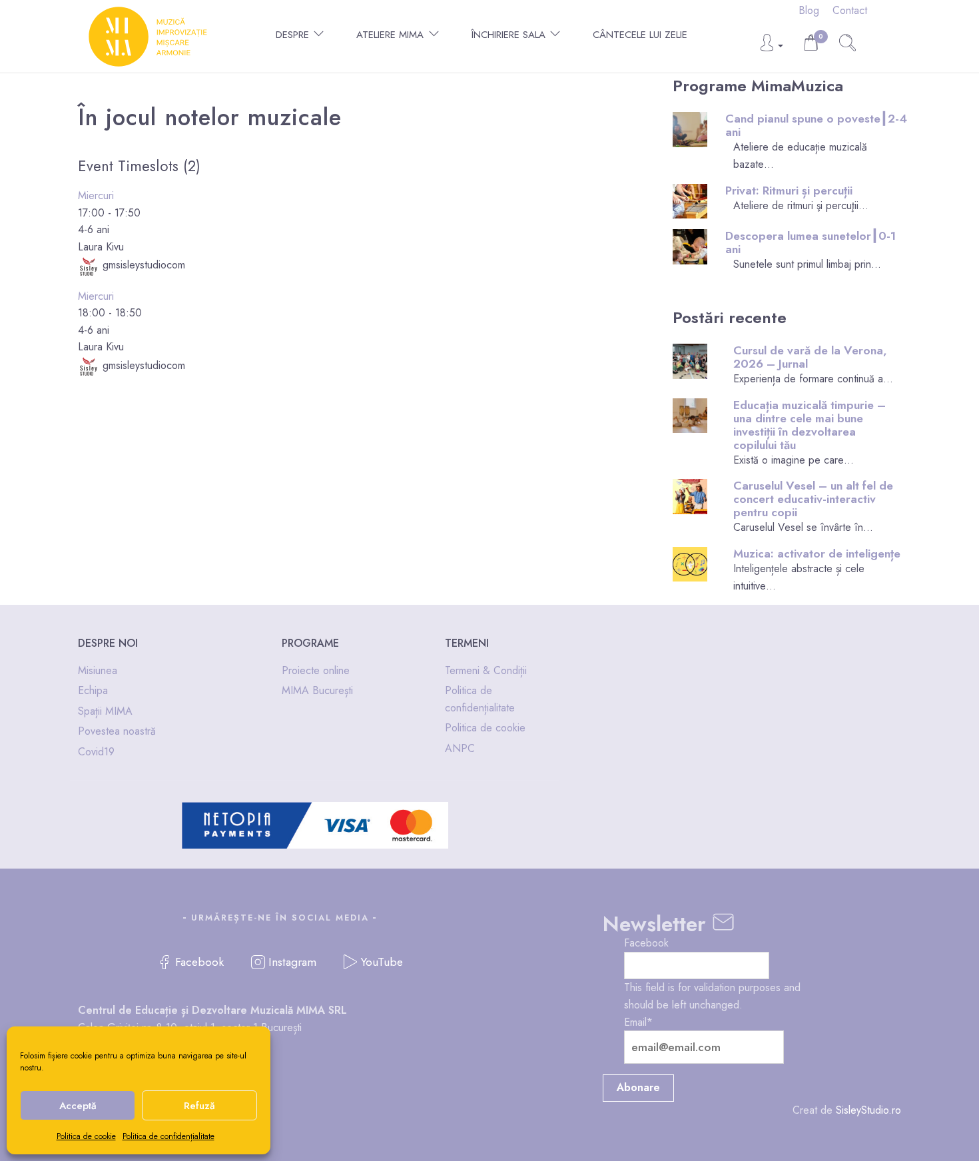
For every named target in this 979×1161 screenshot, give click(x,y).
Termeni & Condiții (486, 670)
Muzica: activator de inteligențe (816, 553)
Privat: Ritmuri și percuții (788, 190)
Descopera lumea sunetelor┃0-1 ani (810, 242)
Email (638, 1022)
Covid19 (96, 751)
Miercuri (96, 195)
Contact (849, 10)
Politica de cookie (86, 1136)
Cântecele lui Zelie (640, 34)
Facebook (646, 943)
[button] (771, 46)
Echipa (93, 690)
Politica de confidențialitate (168, 1136)
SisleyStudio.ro (868, 1110)
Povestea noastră (117, 731)
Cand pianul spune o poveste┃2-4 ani (816, 125)
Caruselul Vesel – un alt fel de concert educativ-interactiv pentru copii (813, 499)
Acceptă (78, 1105)
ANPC (460, 748)
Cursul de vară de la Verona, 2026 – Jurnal (810, 357)
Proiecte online (316, 670)
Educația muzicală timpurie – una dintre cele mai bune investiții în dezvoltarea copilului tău (809, 425)
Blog (809, 10)
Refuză (199, 1105)
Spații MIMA (105, 711)
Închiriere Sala (508, 34)
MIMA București (317, 690)
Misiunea (97, 670)
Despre (292, 34)
